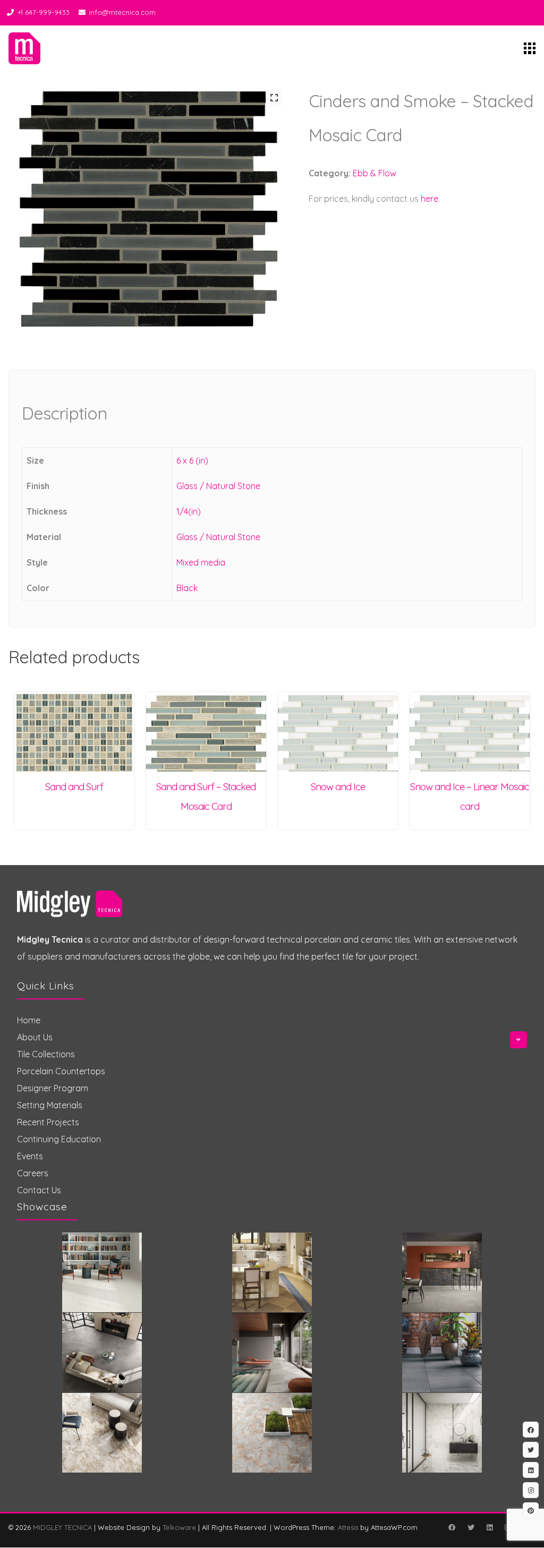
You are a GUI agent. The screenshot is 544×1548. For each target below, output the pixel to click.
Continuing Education (59, 1139)
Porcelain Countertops (61, 1071)
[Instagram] (531, 1490)
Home (28, 1020)
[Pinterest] (531, 1510)
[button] (274, 97)
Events (30, 1156)
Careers (32, 1173)
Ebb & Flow (374, 173)
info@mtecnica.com (122, 12)
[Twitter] (471, 1527)
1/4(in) (188, 511)
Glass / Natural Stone (218, 486)
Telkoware (179, 1527)
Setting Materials (49, 1105)
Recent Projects (48, 1122)
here (429, 198)
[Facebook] (451, 1527)
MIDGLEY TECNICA (62, 1527)
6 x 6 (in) (192, 460)
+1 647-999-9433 (44, 12)
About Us (35, 1037)
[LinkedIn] (489, 1527)
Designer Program (52, 1088)
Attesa (348, 1527)
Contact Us (39, 1190)
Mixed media (200, 562)
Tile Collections (46, 1054)
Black (187, 588)
